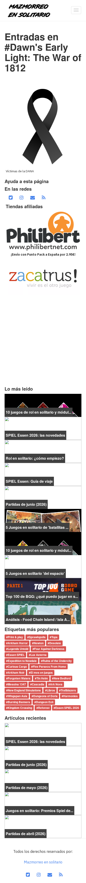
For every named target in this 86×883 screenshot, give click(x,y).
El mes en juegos (42, 672)
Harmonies (70, 696)
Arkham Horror (18, 643)
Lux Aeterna (39, 655)
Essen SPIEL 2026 (67, 708)
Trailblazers (68, 690)
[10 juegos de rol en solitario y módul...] (43, 405)
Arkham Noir (16, 672)
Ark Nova (56, 684)
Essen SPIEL (16, 655)
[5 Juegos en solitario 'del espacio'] (43, 566)
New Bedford (62, 678)
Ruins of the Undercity (57, 661)
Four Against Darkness (49, 649)
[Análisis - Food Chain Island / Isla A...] (43, 612)
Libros (51, 690)
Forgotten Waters (19, 678)
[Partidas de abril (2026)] (43, 826)
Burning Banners (19, 702)
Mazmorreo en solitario (43, 862)
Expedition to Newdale (22, 661)
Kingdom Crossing (20, 708)
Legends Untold (18, 649)
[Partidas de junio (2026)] (43, 497)
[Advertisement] (43, 340)
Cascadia (38, 684)
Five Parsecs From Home (49, 667)
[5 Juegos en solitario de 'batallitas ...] (43, 520)
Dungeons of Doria (45, 696)
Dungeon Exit (44, 702)
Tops (54, 637)
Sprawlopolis (37, 637)
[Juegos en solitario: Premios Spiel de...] (43, 803)
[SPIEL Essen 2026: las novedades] (43, 428)
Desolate (55, 643)
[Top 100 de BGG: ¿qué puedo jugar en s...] (43, 589)
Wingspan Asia (17, 696)
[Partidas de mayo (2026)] (43, 780)
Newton (39, 643)
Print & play (15, 637)
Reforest (44, 708)
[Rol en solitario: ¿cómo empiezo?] (43, 451)
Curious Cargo (17, 667)
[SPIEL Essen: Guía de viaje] (43, 474)
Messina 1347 (17, 684)
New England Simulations (24, 690)
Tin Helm (42, 678)
